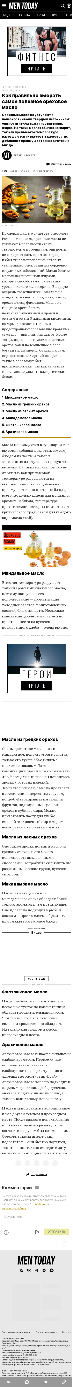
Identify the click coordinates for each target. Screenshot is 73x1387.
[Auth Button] (69, 6)
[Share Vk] (9, 1382)
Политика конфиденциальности (16, 1332)
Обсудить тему (61, 164)
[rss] (21, 1270)
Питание (24, 170)
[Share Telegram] (45, 1382)
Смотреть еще (36, 979)
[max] (52, 1270)
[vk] (29, 1270)
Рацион (13, 170)
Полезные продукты (42, 170)
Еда (4, 87)
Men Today (23, 5)
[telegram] (36, 1270)
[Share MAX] (27, 1382)
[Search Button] (63, 6)
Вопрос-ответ (17, 87)
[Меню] (4, 6)
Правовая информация (46, 1332)
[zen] (44, 1270)
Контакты (66, 1332)
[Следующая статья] (36, 1243)
